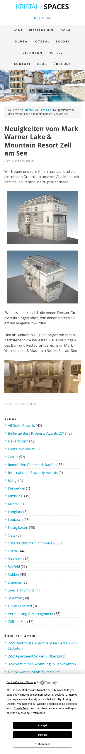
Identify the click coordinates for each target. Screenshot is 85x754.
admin (30, 161)
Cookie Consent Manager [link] (21, 682)
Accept (42, 725)
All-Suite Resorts (21, 425)
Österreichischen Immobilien (31, 543)
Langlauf (15, 511)
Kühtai (22, 41)
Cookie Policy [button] (21, 708)
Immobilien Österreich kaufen (32, 464)
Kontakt (22, 64)
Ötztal (42, 41)
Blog (42, 64)
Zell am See (29, 404)
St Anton (15, 598)
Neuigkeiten (18, 527)
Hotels (56, 53)
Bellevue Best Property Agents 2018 (37, 433)
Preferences (43, 744)
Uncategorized (20, 605)
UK (42, 18)
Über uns (62, 64)
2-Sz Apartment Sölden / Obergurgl (37, 656)
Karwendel (16, 488)
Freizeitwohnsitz (21, 449)
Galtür (13, 456)
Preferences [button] (38, 713)
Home (17, 30)
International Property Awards (33, 472)
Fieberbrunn (41, 30)
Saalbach (15, 558)
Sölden (63, 41)
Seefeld (14, 566)
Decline (42, 734)
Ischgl (66, 30)
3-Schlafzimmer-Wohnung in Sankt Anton (42, 664)
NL (49, 18)
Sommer (15, 582)
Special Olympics (21, 590)
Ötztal (13, 551)
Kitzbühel (15, 496)
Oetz (11, 535)
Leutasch (15, 519)
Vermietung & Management (30, 613)
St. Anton (32, 53)
